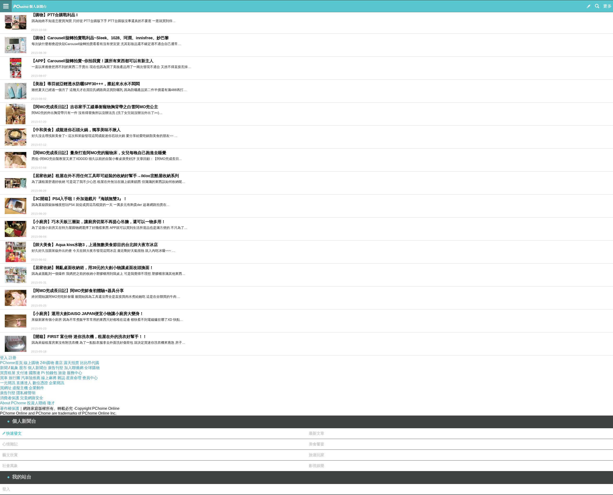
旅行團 (14, 378)
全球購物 (92, 368)
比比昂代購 (89, 363)
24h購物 (47, 363)
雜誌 (61, 378)
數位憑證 (40, 383)
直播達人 (24, 383)
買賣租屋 (7, 373)
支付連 (22, 373)
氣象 (14, 368)
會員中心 (90, 378)
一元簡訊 (7, 383)
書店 (59, 363)
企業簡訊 (56, 383)
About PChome (13, 403)
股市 (23, 368)
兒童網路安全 (31, 398)
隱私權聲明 (25, 393)
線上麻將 (49, 378)
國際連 (34, 373)
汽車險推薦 (30, 378)
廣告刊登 (55, 368)
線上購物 (31, 363)
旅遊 (62, 373)
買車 (4, 378)
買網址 (5, 388)
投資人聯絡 (36, 403)
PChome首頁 (11, 363)
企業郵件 (36, 388)
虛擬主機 (20, 388)
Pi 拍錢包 (49, 373)
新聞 (4, 368)
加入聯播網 (73, 368)
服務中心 (74, 373)
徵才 (51, 403)
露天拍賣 (71, 363)
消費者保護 (9, 398)
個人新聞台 (37, 368)
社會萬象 (10, 466)
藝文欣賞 (10, 455)
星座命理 (73, 378)
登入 (4, 358)
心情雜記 (10, 444)
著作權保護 (9, 408)
